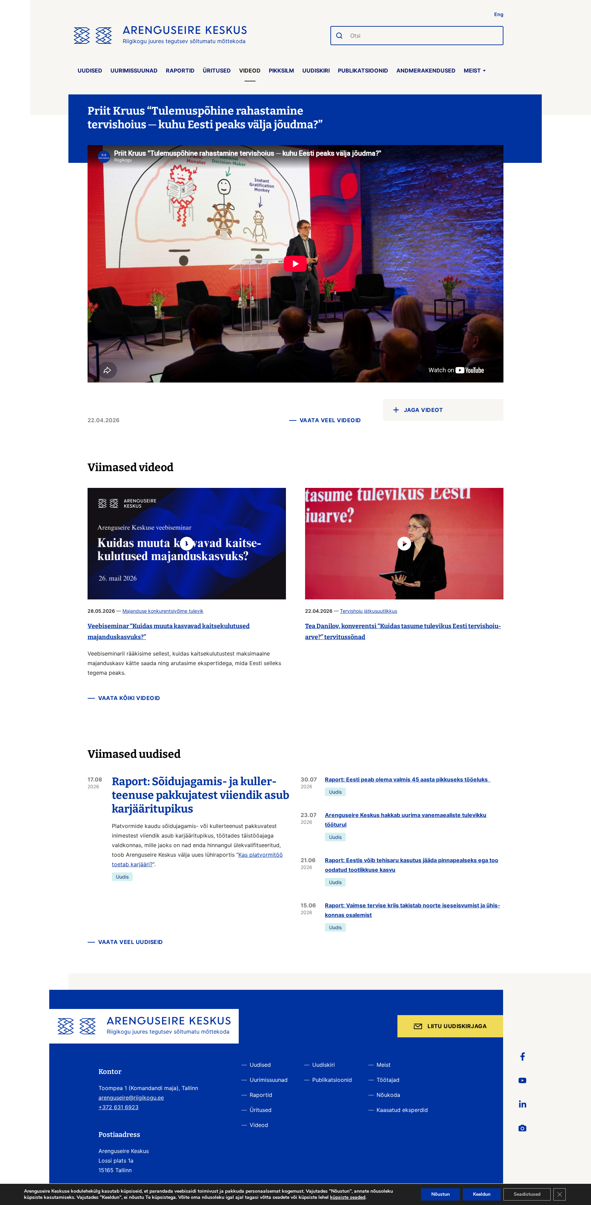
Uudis (122, 877)
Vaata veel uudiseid (130, 941)
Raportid (180, 70)
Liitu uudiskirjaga (457, 1026)
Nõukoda (388, 1094)
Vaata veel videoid (330, 420)
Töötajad (388, 1079)
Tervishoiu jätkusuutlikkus (368, 611)
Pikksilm (281, 70)
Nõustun (440, 1194)
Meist (472, 70)
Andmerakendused (426, 70)
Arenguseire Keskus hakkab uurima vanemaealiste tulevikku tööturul (405, 820)
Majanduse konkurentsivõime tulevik (162, 611)
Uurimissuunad (134, 70)
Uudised (90, 70)
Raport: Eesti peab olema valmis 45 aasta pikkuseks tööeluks (407, 779)
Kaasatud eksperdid (402, 1109)
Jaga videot (423, 409)
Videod (250, 70)
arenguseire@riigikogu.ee (131, 1097)
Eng (498, 14)
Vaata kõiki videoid (129, 698)
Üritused (217, 70)
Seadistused (527, 1194)
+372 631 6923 (118, 1107)
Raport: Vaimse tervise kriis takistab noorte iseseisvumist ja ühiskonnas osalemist (412, 910)
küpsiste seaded (347, 1197)
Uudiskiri (316, 70)
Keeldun (481, 1194)
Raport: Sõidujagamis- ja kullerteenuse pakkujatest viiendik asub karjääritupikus (200, 795)
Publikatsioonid (363, 70)
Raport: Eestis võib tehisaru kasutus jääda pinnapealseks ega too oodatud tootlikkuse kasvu (411, 865)
